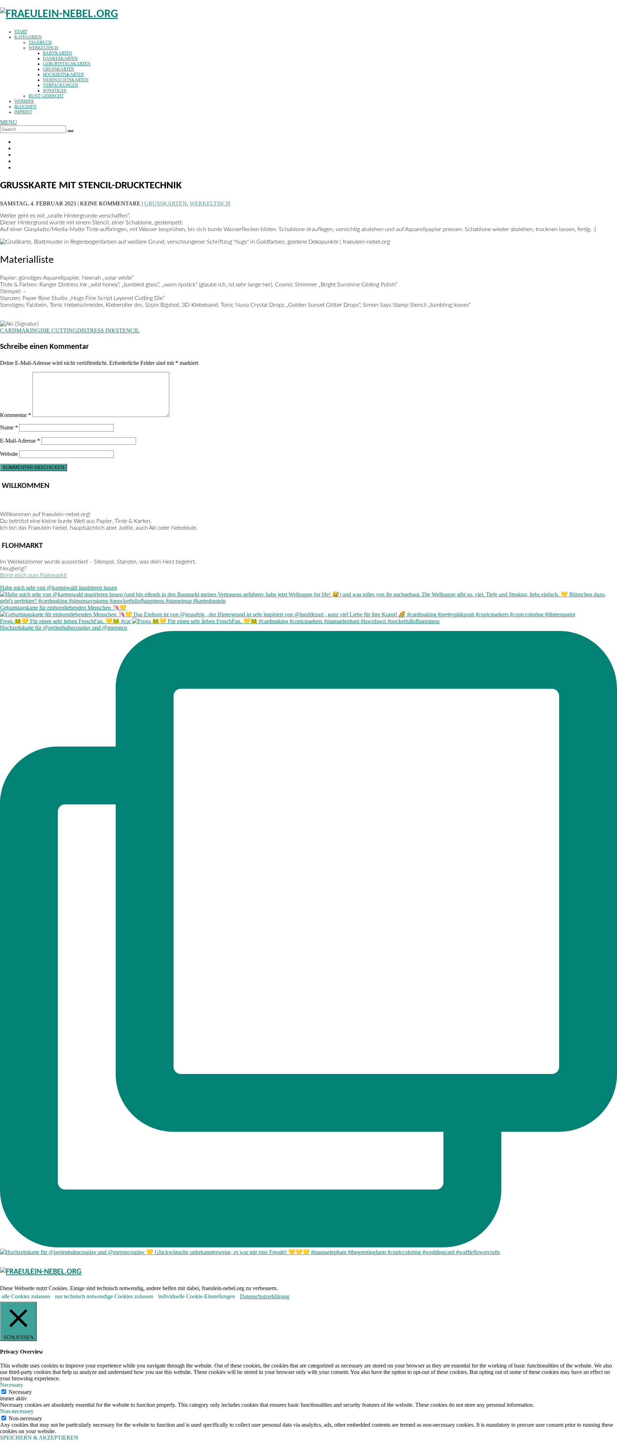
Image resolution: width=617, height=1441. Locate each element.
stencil (128, 330)
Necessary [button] (11, 1385)
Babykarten (57, 53)
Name (9, 427)
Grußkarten (58, 69)
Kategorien (28, 37)
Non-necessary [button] (17, 1411)
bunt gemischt (46, 95)
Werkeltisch (43, 47)
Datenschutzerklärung (264, 1296)
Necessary (20, 1392)
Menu (8, 122)
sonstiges (54, 90)
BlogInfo (25, 106)
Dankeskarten (60, 58)
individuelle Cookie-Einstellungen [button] (196, 1296)
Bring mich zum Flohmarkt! (33, 575)
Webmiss (24, 101)
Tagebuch (40, 42)
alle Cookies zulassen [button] (26, 1296)
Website (9, 454)
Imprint (23, 112)
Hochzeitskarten (63, 74)
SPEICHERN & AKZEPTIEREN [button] (39, 1438)
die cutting (58, 330)
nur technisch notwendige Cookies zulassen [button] (104, 1296)
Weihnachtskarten (66, 79)
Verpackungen (60, 85)
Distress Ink (96, 330)
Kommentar (15, 415)
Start (20, 31)
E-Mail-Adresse (20, 441)
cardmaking (20, 330)
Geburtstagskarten (66, 63)
